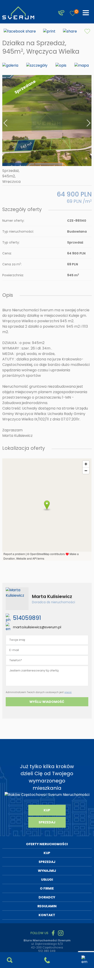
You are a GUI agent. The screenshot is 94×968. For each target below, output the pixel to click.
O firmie (47, 888)
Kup (47, 810)
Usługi (47, 879)
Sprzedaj (47, 822)
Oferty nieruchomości (47, 844)
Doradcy (47, 897)
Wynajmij (47, 870)
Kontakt (47, 915)
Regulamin (47, 906)
